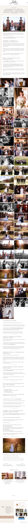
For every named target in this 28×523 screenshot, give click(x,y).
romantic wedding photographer (20, 458)
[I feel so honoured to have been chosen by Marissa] (17, 510)
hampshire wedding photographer (7, 455)
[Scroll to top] (27, 520)
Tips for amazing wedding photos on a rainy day (20, 481)
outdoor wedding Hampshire (6, 458)
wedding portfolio (10, 436)
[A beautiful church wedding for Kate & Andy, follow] (21, 514)
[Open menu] (27, 2)
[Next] (25, 481)
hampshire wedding (18, 454)
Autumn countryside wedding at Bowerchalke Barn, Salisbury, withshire (8, 464)
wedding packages (16, 436)
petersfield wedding (13, 458)
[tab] (12, 495)
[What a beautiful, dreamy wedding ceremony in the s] (17, 514)
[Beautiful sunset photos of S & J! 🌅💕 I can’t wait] (25, 510)
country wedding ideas (12, 454)
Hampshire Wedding (14, 13)
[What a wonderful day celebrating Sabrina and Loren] (25, 514)
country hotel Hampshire (6, 454)
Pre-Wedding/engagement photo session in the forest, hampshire (20, 464)
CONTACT (15, 420)
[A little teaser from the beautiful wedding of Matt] (21, 510)
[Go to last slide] (3, 481)
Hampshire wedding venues (15, 455)
